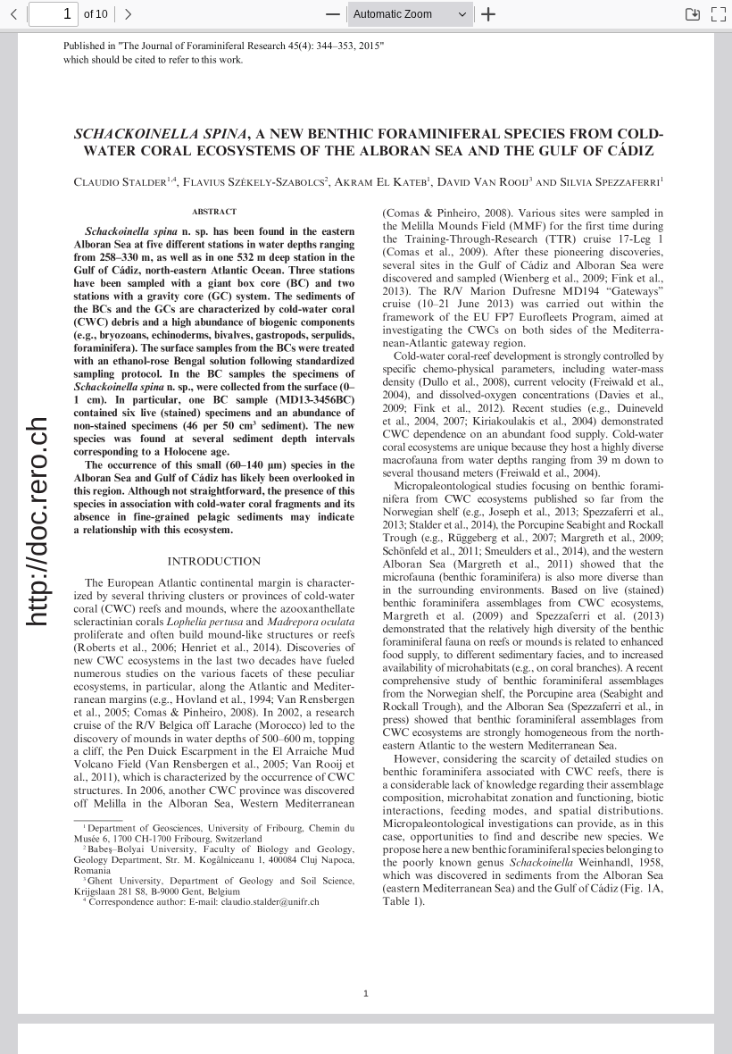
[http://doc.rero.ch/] (37, 522)
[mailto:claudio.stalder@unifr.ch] (258, 900)
